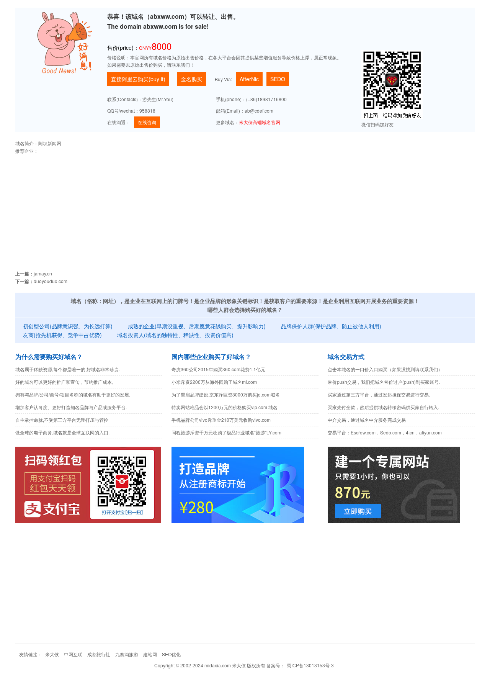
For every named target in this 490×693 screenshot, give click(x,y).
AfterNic (249, 79)
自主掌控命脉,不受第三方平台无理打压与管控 (61, 419)
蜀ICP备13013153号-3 (310, 665)
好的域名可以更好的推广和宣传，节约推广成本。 (65, 381)
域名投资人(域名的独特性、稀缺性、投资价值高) (175, 335)
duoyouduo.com (50, 281)
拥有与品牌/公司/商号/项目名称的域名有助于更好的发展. (72, 394)
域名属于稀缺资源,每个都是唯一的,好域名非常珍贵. (67, 369)
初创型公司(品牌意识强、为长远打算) (68, 326)
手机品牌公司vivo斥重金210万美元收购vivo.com (221, 419)
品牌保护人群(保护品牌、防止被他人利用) (331, 326)
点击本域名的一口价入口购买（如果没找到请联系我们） (385, 369)
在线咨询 (147, 122)
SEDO (277, 79)
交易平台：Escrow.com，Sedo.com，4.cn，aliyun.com (385, 432)
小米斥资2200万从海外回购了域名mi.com (214, 381)
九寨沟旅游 (126, 654)
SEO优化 (171, 654)
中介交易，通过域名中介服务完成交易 (367, 419)
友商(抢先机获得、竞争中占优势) (62, 335)
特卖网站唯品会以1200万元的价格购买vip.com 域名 (225, 407)
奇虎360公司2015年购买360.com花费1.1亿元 (218, 369)
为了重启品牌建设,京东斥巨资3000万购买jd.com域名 (226, 394)
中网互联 (73, 654)
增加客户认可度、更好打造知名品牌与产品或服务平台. (71, 407)
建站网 (150, 654)
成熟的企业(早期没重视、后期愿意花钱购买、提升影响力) (197, 326)
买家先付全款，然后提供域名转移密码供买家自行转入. (383, 407)
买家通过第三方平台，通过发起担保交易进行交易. (379, 394)
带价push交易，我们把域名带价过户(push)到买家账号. (384, 381)
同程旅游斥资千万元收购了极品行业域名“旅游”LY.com (226, 432)
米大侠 (52, 654)
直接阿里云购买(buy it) (138, 79)
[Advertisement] (245, 208)
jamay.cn (43, 273)
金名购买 (191, 79)
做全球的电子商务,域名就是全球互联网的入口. (62, 432)
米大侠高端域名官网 (259, 122)
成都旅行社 (98, 654)
